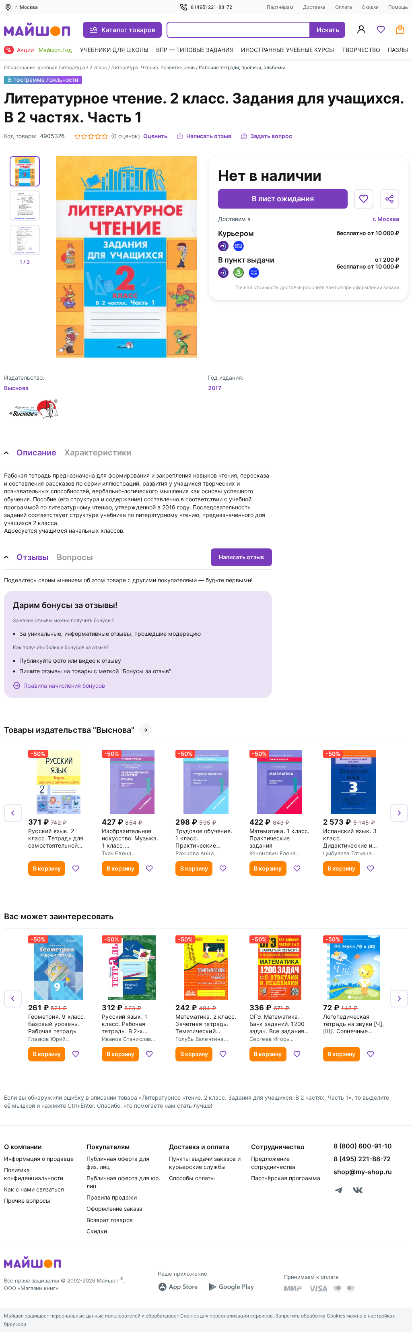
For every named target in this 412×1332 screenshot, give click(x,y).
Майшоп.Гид (55, 49)
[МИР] (293, 1288)
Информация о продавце (39, 1158)
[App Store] (178, 1287)
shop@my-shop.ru (363, 1172)
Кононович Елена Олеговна (272, 853)
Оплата (343, 7)
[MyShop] (32, 1267)
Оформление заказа (114, 1208)
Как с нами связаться (34, 1189)
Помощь (398, 7)
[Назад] (13, 813)
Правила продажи (112, 1197)
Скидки (370, 7)
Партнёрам (280, 7)
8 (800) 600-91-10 (363, 1146)
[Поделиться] (389, 199)
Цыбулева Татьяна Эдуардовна (347, 853)
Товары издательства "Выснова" (69, 730)
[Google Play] (231, 1287)
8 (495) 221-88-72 (211, 7)
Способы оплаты (192, 1178)
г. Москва (386, 218)
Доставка (314, 7)
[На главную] (37, 30)
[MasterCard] (337, 1288)
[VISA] (318, 1288)
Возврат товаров (110, 1219)
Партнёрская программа (285, 1178)
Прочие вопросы (27, 1200)
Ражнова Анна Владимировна (194, 853)
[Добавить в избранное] (363, 199)
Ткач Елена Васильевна (117, 853)
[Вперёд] (399, 813)
